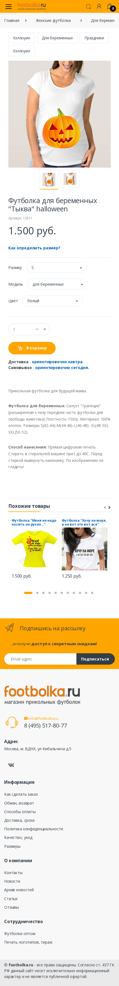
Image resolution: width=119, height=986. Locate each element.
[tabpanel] (34, 549)
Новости (12, 881)
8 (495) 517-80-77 (45, 725)
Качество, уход (18, 837)
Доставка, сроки (19, 820)
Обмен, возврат (19, 803)
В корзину (36, 347)
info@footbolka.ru (43, 718)
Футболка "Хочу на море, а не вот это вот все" (84, 522)
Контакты (13, 872)
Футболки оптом (19, 933)
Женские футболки (53, 20)
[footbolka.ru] (31, 6)
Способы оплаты (20, 811)
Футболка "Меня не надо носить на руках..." (34, 522)
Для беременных (57, 37)
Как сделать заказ (21, 794)
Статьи (10, 898)
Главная (11, 20)
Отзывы (11, 907)
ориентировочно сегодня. (62, 367)
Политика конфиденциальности (33, 828)
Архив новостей (19, 889)
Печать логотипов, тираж (28, 942)
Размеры (12, 846)
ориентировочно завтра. (57, 361)
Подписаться (95, 659)
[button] (89, 6)
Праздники (94, 37)
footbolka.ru (21, 964)
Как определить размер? (34, 247)
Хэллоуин (21, 37)
